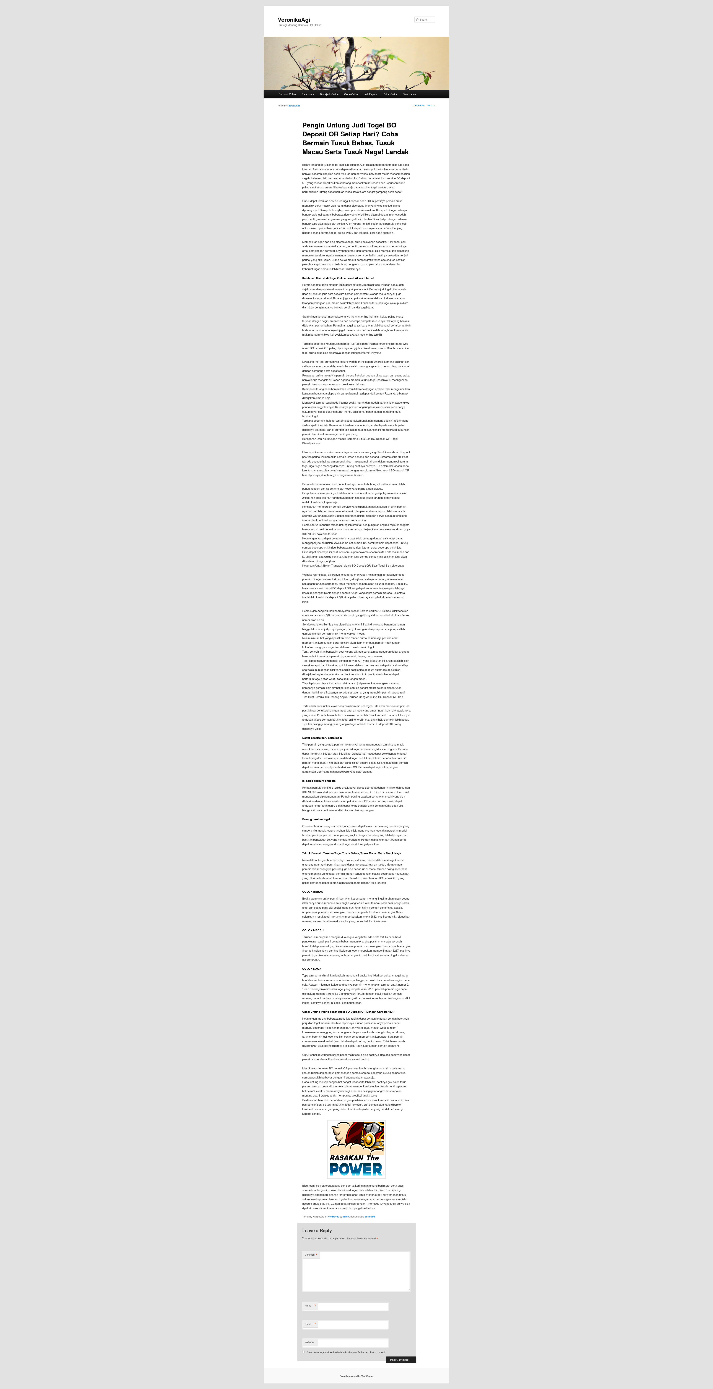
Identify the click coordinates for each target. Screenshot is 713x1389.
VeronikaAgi (294, 19)
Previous (418, 105)
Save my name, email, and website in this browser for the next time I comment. (346, 1352)
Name (310, 1306)
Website (309, 1342)
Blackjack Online (329, 94)
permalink (370, 1216)
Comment (311, 1255)
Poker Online (390, 94)
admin (346, 1216)
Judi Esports (370, 94)
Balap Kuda (308, 94)
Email (310, 1324)
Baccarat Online (287, 94)
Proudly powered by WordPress (356, 1376)
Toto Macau (409, 94)
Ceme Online (351, 94)
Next (431, 105)
